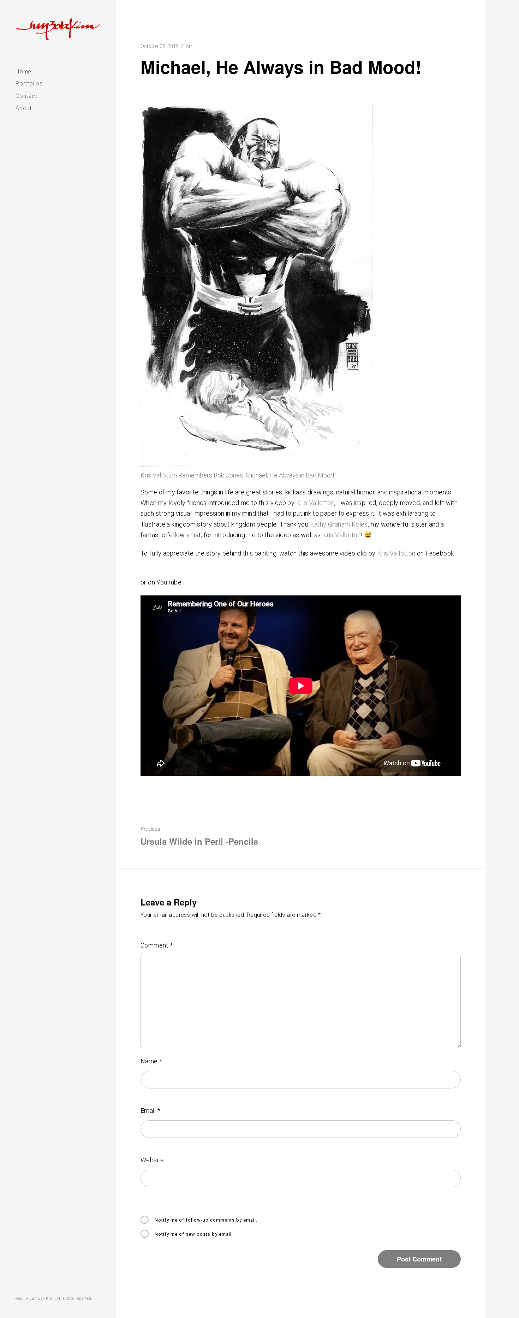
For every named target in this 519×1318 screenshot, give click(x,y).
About (24, 108)
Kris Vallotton (315, 502)
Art (189, 46)
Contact (26, 96)
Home (23, 71)
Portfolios (29, 83)
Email (150, 1110)
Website (152, 1160)
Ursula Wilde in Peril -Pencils (199, 836)
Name (151, 1061)
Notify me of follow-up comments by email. (206, 1220)
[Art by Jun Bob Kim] (58, 29)
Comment (157, 945)
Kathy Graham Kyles (339, 524)
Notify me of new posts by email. (194, 1234)
